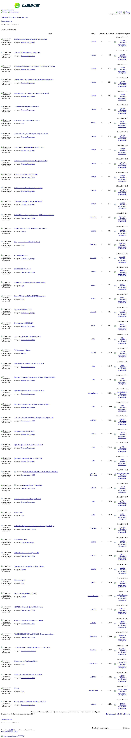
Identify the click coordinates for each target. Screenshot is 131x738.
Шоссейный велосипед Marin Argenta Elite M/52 (30, 282)
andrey (93, 285)
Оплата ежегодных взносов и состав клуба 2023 (30, 701)
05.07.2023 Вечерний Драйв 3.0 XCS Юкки (28, 620)
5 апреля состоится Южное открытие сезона (28, 147)
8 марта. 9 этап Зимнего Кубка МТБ (26, 174)
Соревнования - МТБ (28, 177)
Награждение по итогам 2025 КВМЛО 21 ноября (30, 228)
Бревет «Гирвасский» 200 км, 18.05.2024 (27, 499)
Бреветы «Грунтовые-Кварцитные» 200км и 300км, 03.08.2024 (34, 377)
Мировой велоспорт (27, 542)
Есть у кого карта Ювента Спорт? (25, 593)
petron (93, 325)
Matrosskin (93, 636)
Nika (93, 339)
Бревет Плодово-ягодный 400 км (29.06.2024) (29, 390)
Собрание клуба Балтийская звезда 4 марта (28, 188)
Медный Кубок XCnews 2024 (32, 485)
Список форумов (6, 21)
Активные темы (22, 17)
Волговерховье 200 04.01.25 (23, 323)
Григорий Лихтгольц (93, 474)
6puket (93, 122)
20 (125, 714)
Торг (22, 123)
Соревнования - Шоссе (28, 529)
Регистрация (14, 12)
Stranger (93, 41)
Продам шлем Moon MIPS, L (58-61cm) (27, 242)
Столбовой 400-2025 (21, 255)
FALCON (93, 217)
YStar (93, 515)
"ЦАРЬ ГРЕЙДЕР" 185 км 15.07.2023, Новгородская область (34, 634)
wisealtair (93, 258)
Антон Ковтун (93, 393)
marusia (93, 704)
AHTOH (93, 420)
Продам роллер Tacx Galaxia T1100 (25, 661)
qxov (93, 447)
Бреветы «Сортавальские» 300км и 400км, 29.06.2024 (31, 404)
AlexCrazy (93, 244)
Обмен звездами (19, 580)
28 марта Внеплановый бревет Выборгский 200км (30, 161)
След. (128, 714)
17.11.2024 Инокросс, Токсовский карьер (27, 336)
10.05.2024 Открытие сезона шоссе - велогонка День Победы (34, 526)
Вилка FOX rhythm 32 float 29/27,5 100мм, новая (30, 296)
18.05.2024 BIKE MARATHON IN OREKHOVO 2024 (40, 472)
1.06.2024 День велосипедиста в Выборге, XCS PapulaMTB (33, 417)
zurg (93, 366)
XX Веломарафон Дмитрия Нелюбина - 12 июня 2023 (32, 647)
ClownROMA (93, 663)
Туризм (23, 569)
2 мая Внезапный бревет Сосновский (26, 106)
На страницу (110, 714)
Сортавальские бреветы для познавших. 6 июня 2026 (31, 93)
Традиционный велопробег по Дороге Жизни (29, 566)
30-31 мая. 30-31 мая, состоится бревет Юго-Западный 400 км (34, 66)
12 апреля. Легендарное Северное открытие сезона (31, 134)
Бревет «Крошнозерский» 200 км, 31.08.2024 (29, 363)
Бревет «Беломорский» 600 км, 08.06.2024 (28, 458)
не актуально (18, 512)
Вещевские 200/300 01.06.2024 (24, 431)
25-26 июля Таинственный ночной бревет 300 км (30, 39)
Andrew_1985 (93, 690)
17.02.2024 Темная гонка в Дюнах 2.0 (26, 553)
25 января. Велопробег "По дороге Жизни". (28, 201)
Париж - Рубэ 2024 (20, 539)
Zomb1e (93, 487)
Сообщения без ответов (8, 17)
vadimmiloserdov (93, 596)
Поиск (128, 12)
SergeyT (93, 433)
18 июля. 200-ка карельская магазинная (27, 52)
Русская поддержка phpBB (9, 731)
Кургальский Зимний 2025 (23, 309)
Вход (5, 12)
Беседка (23, 231)
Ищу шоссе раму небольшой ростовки (26, 120)
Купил (16, 688)
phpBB (10, 730)
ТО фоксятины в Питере (22, 350)
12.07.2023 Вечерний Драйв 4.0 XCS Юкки (28, 607)
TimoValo (93, 528)
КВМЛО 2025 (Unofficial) (22, 269)
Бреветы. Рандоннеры (28, 42)
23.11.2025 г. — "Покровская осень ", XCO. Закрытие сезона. (34, 215)
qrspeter (93, 271)
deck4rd (93, 352)
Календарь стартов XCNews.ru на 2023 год (28, 674)
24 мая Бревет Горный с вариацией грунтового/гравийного (33, 79)
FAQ (120, 12)
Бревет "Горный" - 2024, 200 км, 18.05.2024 (28, 445)
